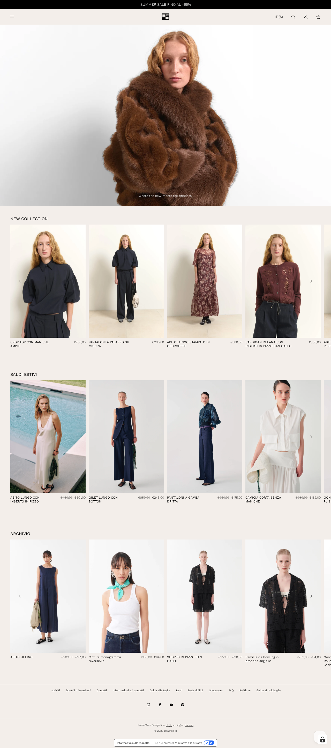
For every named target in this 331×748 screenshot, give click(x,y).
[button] (293, 16)
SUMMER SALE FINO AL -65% (165, 4)
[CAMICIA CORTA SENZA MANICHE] (283, 436)
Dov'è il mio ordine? (78, 690)
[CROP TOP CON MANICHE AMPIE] (48, 281)
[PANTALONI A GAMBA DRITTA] (204, 436)
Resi (179, 690)
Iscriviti (55, 690)
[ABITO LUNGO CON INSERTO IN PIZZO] (48, 436)
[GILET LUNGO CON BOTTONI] (126, 436)
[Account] (305, 16)
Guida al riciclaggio (269, 690)
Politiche (245, 690)
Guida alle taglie (160, 690)
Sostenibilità (195, 690)
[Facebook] (160, 704)
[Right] (311, 281)
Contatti (102, 690)
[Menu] (16, 16)
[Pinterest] (182, 704)
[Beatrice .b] (165, 16)
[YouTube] (171, 704)
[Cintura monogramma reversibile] (126, 596)
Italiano (189, 725)
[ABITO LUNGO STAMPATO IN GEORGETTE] (204, 281)
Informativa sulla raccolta (133, 742)
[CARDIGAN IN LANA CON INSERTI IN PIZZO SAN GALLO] (283, 281)
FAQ (231, 690)
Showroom (216, 690)
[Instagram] (148, 704)
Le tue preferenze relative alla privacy (178, 742)
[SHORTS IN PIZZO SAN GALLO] (204, 596)
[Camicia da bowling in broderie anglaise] (283, 596)
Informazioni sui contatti (128, 690)
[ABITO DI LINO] (48, 596)
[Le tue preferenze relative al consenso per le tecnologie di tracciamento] (322, 739)
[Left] (19, 281)
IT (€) (279, 17)
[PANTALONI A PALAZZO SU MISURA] (126, 281)
